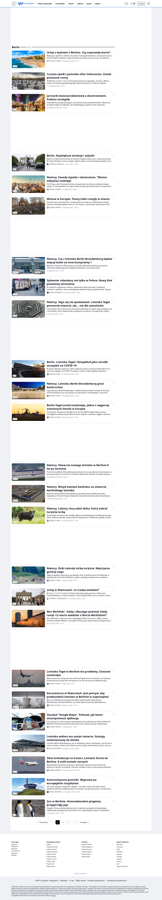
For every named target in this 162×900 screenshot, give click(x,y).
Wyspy (71, 4)
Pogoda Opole (85, 857)
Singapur (119, 854)
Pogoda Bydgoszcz (87, 847)
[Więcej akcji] (113, 52)
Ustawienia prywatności (116, 880)
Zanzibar (119, 859)
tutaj (54, 895)
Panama (119, 861)
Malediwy (119, 852)
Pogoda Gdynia (86, 854)
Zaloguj (141, 4)
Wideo (97, 4)
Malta (118, 849)
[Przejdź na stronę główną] (14, 5)
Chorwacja (119, 847)
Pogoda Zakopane (51, 852)
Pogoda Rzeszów (86, 849)
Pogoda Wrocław (51, 849)
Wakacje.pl (14, 846)
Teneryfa (119, 857)
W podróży (60, 4)
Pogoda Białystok (86, 852)
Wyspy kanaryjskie (122, 866)
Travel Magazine (45, 4)
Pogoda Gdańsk (51, 857)
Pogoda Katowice (86, 844)
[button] (132, 3)
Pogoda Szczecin (51, 859)
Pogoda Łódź (50, 864)
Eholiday (14, 855)
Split (117, 864)
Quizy (89, 4)
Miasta (80, 4)
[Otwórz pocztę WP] (126, 3)
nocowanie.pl (15, 851)
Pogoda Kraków (51, 854)
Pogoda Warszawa (52, 847)
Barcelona (119, 844)
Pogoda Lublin (50, 861)
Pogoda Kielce (50, 866)
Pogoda (48, 844)
